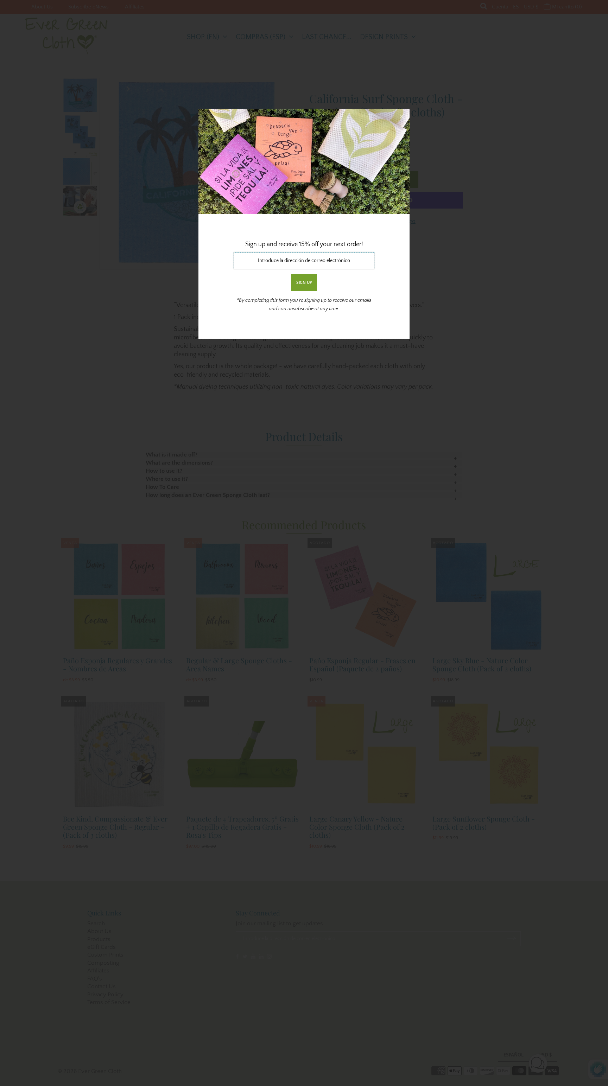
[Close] (402, 116)
